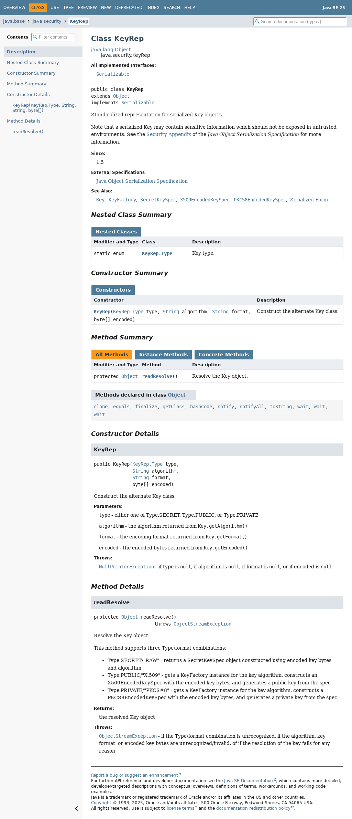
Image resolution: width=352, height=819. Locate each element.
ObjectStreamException (202, 624)
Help (189, 7)
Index (153, 7)
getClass (174, 406)
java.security (47, 21)
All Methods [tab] (112, 354)
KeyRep (78, 21)
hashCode (201, 406)
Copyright (101, 802)
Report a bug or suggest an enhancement (134, 775)
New (106, 7)
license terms (180, 808)
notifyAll (252, 406)
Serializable (112, 74)
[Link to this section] (176, 214)
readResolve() (27, 131)
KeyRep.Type (157, 253)
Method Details (24, 121)
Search (172, 7)
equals (121, 406)
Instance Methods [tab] (163, 354)
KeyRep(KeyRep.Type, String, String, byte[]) (44, 108)
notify (226, 406)
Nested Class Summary (33, 62)
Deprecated (128, 7)
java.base (14, 21)
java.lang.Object (111, 49)
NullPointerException (126, 566)
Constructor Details (28, 94)
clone (101, 406)
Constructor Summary (31, 73)
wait (302, 406)
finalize (146, 406)
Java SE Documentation (248, 780)
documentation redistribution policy (253, 808)
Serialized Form (309, 199)
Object (121, 96)
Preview (87, 7)
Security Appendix (168, 134)
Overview (14, 7)
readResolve (157, 376)
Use (55, 7)
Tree (68, 7)
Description (21, 51)
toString (281, 406)
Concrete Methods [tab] (224, 354)
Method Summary (26, 83)
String (171, 311)
